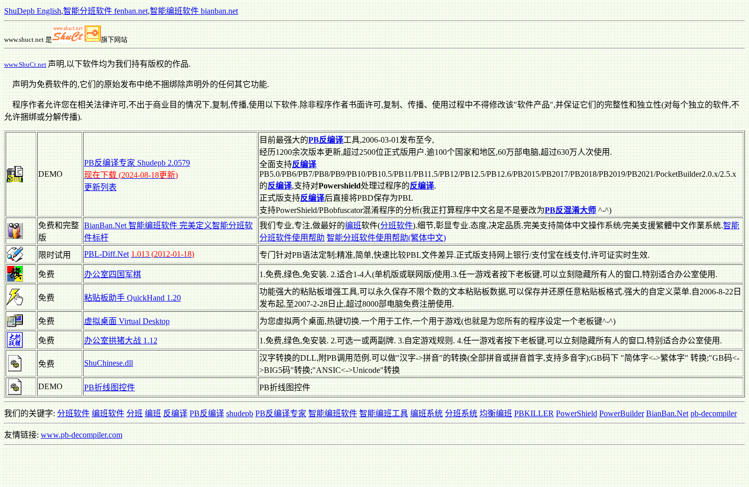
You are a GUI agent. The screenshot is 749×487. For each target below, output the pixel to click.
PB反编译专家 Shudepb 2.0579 (137, 162)
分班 (134, 413)
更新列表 (100, 187)
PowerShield (576, 413)
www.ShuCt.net (25, 64)
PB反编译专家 (280, 413)
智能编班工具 (383, 413)
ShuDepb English (32, 11)
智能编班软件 (332, 413)
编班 (353, 225)
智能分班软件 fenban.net (105, 11)
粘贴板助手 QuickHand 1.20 (132, 297)
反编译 (175, 413)
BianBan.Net (667, 413)
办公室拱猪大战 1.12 (120, 340)
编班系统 (426, 413)
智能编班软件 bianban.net (194, 11)
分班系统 (461, 413)
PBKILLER (534, 413)
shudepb (239, 413)
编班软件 (108, 413)
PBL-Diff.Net (106, 254)
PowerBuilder (621, 413)
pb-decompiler (713, 413)
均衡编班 (495, 413)
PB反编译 (207, 413)
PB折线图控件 (109, 387)
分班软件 (396, 225)
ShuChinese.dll (108, 363)
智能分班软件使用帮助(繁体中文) (386, 237)
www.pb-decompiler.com (81, 434)
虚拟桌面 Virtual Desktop (127, 321)
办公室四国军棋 (112, 274)
